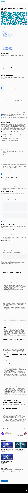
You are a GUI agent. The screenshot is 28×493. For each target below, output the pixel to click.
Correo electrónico (13, 471)
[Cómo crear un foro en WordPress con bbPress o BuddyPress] (7, 457)
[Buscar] (24, 1)
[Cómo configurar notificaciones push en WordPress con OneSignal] (7, 445)
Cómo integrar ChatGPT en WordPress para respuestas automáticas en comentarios (20, 450)
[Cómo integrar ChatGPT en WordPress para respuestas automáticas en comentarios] (21, 445)
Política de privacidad (11, 488)
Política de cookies (17, 488)
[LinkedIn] (16, 429)
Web (19, 471)
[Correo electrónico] (24, 429)
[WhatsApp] (20, 429)
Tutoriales (7, 5)
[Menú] (26, 1)
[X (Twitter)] (8, 429)
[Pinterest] (12, 429)
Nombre (3, 471)
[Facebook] (3, 429)
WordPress (10, 5)
